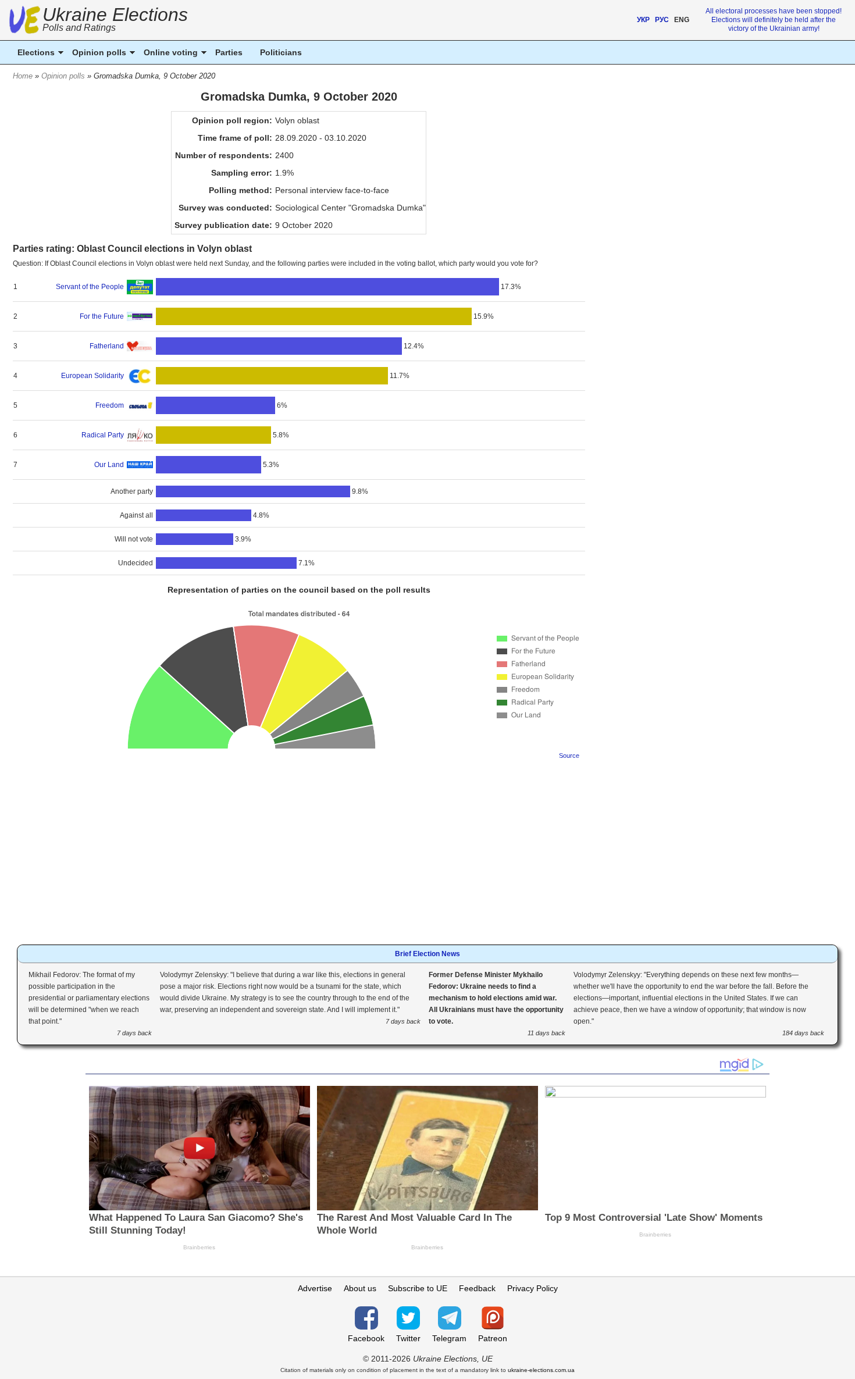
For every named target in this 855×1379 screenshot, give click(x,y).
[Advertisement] (299, 848)
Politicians (281, 52)
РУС (662, 20)
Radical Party (102, 435)
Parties (229, 52)
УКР (643, 20)
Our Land (109, 465)
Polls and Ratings (79, 28)
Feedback (477, 1288)
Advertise (315, 1288)
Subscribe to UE (417, 1288)
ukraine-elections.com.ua (541, 1370)
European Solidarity (92, 376)
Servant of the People (90, 287)
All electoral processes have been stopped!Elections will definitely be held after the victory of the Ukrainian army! (774, 20)
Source (569, 755)
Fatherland (107, 346)
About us (360, 1288)
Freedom (109, 405)
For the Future (102, 316)
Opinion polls (63, 76)
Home (23, 76)
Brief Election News (427, 954)
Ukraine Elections (115, 21)
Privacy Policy (532, 1288)
